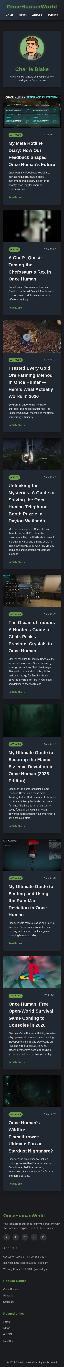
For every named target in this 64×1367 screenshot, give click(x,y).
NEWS (23, 15)
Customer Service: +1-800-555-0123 (24, 1256)
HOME (9, 15)
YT (25, 1237)
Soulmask (8, 1301)
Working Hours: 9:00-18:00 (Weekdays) (25, 1269)
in (34, 1237)
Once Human (10, 1289)
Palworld (8, 1295)
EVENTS (53, 15)
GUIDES (37, 15)
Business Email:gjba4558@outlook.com (25, 1262)
